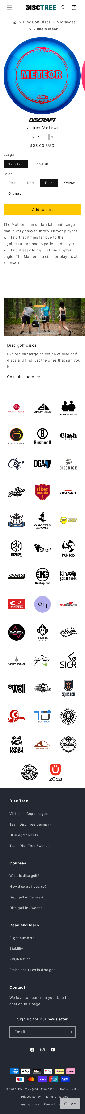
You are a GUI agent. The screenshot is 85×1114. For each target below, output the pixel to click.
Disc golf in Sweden (25, 908)
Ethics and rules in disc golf (32, 970)
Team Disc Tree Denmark (30, 824)
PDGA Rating (20, 959)
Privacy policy (31, 1096)
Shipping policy (29, 1104)
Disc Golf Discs (37, 22)
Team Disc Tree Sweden (29, 846)
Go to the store (20, 376)
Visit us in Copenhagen (28, 814)
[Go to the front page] (15, 22)
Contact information (58, 1104)
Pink (14, 183)
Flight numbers (21, 938)
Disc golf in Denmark (26, 897)
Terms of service (57, 1096)
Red (33, 183)
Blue (49, 183)
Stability (16, 948)
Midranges (66, 22)
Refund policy (69, 1089)
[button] (9, 7)
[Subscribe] (70, 1032)
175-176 (15, 164)
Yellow (69, 183)
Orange (14, 193)
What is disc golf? (24, 875)
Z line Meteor (46, 29)
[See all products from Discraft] (42, 120)
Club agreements (23, 835)
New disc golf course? (28, 886)
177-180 (41, 164)
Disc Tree (24, 1089)
